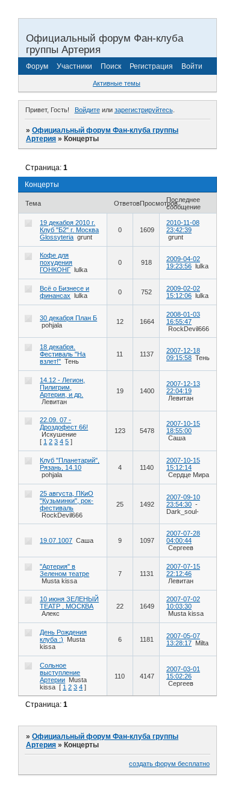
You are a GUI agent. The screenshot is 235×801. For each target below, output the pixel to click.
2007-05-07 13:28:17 (183, 639)
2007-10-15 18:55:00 (183, 427)
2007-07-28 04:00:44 (183, 537)
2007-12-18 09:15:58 (183, 354)
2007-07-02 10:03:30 (183, 602)
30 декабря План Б (68, 317)
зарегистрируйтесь (143, 109)
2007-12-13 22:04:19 (183, 387)
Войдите (87, 109)
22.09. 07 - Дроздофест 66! (64, 423)
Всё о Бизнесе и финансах (64, 292)
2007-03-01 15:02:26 (183, 672)
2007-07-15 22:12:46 (183, 570)
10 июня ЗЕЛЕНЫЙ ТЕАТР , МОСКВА (69, 602)
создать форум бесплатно (169, 763)
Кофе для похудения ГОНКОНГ (56, 262)
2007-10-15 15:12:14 (183, 464)
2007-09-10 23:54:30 (183, 500)
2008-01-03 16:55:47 (183, 318)
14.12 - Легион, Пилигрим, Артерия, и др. (62, 387)
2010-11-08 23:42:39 (182, 226)
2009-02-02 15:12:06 (183, 292)
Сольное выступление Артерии (60, 672)
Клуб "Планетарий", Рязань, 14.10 (69, 464)
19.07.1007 (56, 540)
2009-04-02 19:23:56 (183, 262)
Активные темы (116, 83)
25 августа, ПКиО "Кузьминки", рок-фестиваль (66, 500)
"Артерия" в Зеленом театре (64, 570)
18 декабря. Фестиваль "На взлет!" (63, 354)
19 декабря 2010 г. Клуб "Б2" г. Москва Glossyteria (69, 230)
